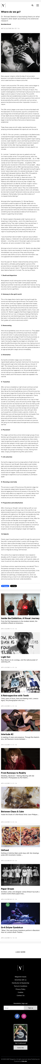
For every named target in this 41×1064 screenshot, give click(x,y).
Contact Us (20, 995)
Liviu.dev (24, 1061)
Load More (20, 952)
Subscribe (20, 1048)
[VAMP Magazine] (3, 5)
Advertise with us (20, 980)
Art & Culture (6, 29)
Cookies (20, 992)
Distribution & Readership (20, 983)
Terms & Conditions (20, 986)
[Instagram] (24, 1016)
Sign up (30, 1008)
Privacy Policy (20, 989)
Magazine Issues (20, 977)
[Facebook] (17, 1016)
